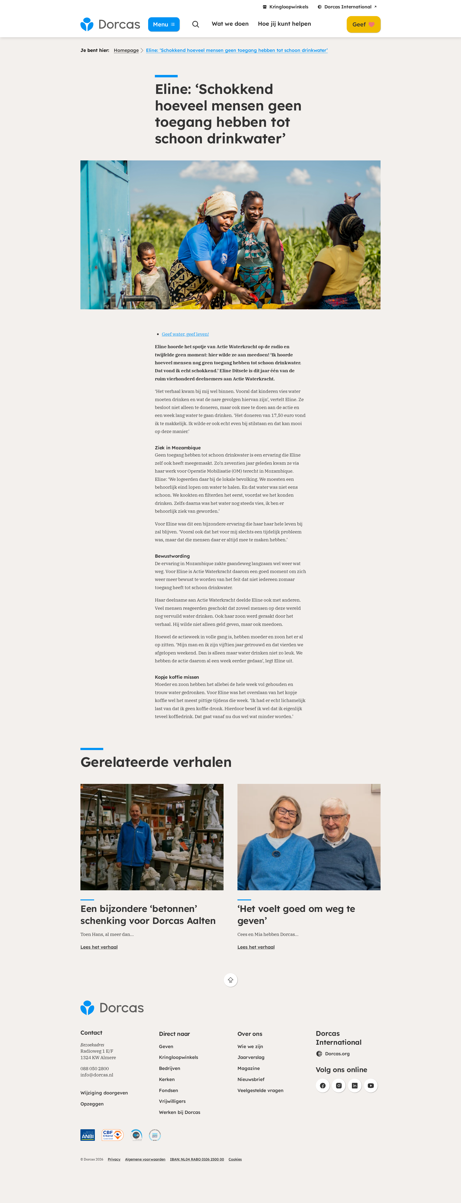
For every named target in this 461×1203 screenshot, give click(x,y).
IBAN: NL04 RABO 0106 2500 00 (197, 1159)
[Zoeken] (196, 24)
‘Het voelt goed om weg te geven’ (296, 914)
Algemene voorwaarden (145, 1159)
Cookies (235, 1159)
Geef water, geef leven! (185, 334)
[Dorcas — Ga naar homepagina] (108, 24)
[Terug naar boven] (230, 980)
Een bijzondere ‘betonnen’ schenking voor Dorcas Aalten (148, 914)
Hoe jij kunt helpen (284, 23)
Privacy (114, 1159)
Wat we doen (230, 23)
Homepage (126, 50)
